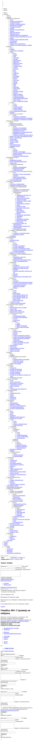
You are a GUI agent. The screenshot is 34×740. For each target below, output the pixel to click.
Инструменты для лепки (16, 383)
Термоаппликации (18, 454)
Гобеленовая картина (12, 485)
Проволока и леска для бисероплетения (19, 257)
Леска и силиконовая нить (20, 261)
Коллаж (12, 28)
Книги (12, 537)
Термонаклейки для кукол (17, 348)
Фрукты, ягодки (14, 473)
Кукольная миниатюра (19, 316)
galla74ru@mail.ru (9, 651)
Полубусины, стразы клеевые (18, 471)
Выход (12, 579)
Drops (14, 71)
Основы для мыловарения (17, 408)
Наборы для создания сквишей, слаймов (21, 45)
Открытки (9, 540)
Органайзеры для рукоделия (14, 487)
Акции (6, 544)
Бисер (14, 292)
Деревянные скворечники (23, 215)
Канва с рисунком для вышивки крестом (21, 136)
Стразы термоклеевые (22, 436)
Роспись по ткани (15, 523)
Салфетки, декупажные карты (21, 233)
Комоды (18, 213)
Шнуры (15, 275)
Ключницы (19, 202)
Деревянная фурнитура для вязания (22, 118)
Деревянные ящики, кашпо (23, 201)
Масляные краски (18, 522)
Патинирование (20, 512)
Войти (2, 580)
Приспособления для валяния (21, 359)
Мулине (15, 150)
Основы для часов (21, 199)
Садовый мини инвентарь (20, 317)
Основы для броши (15, 373)
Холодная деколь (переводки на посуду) (21, 36)
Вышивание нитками (16, 123)
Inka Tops (15, 77)
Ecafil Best (16, 73)
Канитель (19, 443)
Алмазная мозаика (15, 22)
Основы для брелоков (16, 369)
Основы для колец (15, 372)
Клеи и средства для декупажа (21, 519)
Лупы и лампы (14, 140)
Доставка (6, 583)
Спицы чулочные (18, 109)
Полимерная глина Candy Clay (18, 389)
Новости (6, 541)
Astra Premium (17, 60)
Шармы (15, 288)
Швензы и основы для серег (20, 268)
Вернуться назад (5, 621)
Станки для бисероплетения (17, 303)
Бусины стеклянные (18, 251)
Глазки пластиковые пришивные (22, 337)
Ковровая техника (15, 146)
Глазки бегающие (18, 344)
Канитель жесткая (21, 445)
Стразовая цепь (20, 438)
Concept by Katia (17, 66)
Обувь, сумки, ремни (15, 310)
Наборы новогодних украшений (19, 35)
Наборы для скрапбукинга (17, 29)
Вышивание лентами (19, 133)
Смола (12, 394)
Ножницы (13, 415)
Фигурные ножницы (15, 463)
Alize (14, 56)
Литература (13, 536)
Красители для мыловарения (18, 405)
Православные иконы (19, 177)
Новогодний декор (21, 220)
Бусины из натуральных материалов (23, 250)
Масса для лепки (14, 386)
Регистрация (7, 580)
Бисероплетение (14, 240)
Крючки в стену (14, 532)
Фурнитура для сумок (16, 377)
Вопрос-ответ (7, 584)
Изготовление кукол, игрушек (18, 307)
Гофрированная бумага (16, 469)
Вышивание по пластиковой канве (22, 132)
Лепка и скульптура (15, 382)
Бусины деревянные (18, 247)
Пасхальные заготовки (22, 219)
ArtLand (15, 59)
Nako (14, 84)
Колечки (15, 273)
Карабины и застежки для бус (21, 266)
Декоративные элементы (23, 203)
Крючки (12, 112)
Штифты (15, 269)
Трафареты (13, 236)
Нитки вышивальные (16, 179)
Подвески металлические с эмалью (22, 283)
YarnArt (15, 90)
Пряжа (15, 55)
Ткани (15, 422)
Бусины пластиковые (19, 245)
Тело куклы (13, 346)
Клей (11, 467)
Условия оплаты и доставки (11, 628)
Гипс (11, 387)
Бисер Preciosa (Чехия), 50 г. (20, 297)
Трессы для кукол (15, 351)
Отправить (3, 665)
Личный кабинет (5, 579)
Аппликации (13, 41)
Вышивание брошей (18, 168)
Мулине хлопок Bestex (19, 151)
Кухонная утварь (20, 206)
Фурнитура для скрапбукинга (18, 474)
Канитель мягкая (21, 447)
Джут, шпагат (17, 99)
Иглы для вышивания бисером (18, 161)
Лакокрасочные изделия (19, 504)
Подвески (16, 280)
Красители (13, 397)
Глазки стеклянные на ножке (21, 342)
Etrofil (14, 74)
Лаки (14, 520)
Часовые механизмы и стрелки (18, 185)
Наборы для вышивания (19, 128)
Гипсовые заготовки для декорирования (19, 224)
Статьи (6, 543)
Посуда (15, 318)
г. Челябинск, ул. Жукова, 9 (17, 557)
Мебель (18, 324)
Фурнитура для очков (16, 370)
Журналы (12, 539)
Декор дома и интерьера (22, 198)
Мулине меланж (17, 154)
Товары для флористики (16, 480)
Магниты (12, 466)
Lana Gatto (16, 80)
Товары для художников (16, 491)
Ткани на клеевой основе (20, 424)
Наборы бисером (17, 170)
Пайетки (15, 439)
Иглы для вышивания (16, 137)
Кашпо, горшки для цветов (17, 484)
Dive (14, 70)
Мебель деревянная (21, 325)
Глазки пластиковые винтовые (21, 335)
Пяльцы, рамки (14, 142)
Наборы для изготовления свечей (19, 39)
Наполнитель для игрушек (17, 311)
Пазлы (12, 38)
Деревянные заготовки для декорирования (23, 196)
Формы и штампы (15, 404)
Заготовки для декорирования (21, 189)
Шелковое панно (14, 34)
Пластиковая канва (15, 144)
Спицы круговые (18, 106)
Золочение (19, 513)
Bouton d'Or (16, 64)
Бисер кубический (18, 300)
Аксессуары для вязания (16, 50)
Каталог (9, 17)
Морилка (18, 511)
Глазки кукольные (18, 341)
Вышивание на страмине (20, 129)
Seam (14, 85)
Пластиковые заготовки (19, 229)
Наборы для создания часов (17, 43)
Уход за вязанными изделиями (18, 111)
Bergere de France (17, 63)
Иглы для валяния (18, 362)
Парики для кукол (15, 349)
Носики (15, 332)
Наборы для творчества (16, 21)
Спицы (15, 105)
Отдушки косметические (16, 407)
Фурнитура (16, 265)
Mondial (15, 83)
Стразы (18, 433)
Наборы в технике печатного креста (23, 135)
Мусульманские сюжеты (19, 178)
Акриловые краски (18, 505)
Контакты (9, 550)
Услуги (6, 643)
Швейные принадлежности (17, 417)
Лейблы (12, 450)
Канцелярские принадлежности (21, 211)
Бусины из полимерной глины (21, 248)
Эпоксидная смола (15, 393)
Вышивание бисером (16, 160)
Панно (18, 205)
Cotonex (15, 67)
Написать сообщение (6, 577)
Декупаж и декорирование (17, 184)
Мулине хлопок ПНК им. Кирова (22, 153)
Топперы (18, 217)
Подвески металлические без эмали (22, 282)
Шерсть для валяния (15, 363)
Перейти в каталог (24, 619)
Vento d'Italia (16, 88)
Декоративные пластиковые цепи (22, 276)
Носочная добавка (18, 91)
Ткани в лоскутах (18, 425)
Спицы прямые (17, 108)
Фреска (12, 31)
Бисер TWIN (16, 299)
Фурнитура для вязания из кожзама (22, 119)
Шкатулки (19, 209)
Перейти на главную (12, 619)
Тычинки (12, 483)
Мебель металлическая (22, 327)
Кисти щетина (17, 498)
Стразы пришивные (21, 435)
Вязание (12, 49)
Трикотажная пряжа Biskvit (20, 98)
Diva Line (15, 69)
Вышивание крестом (19, 130)
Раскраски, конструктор (22, 208)
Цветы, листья (14, 470)
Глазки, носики (17, 331)
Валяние (12, 355)
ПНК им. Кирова (18, 94)
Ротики (15, 334)
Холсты (12, 526)
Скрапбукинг (13, 460)
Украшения (19, 216)
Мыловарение (14, 403)
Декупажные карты (18, 234)
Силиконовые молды (16, 384)
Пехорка (15, 92)
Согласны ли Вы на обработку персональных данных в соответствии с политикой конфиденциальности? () (16, 709)
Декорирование (20, 509)
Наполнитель (13, 345)
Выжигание (13, 42)
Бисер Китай (16, 293)
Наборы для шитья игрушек (17, 24)
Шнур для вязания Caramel (20, 101)
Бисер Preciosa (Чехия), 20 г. (20, 295)
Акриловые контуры (18, 516)
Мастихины (16, 497)
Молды (12, 396)
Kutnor (15, 78)
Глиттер (12, 476)
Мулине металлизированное (21, 156)
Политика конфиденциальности (12, 633)
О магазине (10, 548)
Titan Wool (16, 87)
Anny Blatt (16, 57)
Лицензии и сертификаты (14, 553)
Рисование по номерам (16, 25)
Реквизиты (10, 551)
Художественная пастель (16, 525)
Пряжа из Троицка (18, 95)
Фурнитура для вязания (19, 116)
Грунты (15, 518)
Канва (11, 143)
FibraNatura (16, 76)
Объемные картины (15, 27)
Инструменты (14, 530)
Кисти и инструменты (19, 495)
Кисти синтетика (18, 499)
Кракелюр (19, 515)
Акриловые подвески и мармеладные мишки (19, 285)
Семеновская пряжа (18, 97)
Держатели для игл (18, 360)
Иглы (11, 414)
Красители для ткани (16, 449)
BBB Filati (16, 62)
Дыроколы (13, 461)
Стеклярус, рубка (14, 302)
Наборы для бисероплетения (18, 252)
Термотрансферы (17, 456)
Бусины (15, 244)
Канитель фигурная (21, 446)
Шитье (12, 412)
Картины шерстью (15, 32)
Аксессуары (13, 139)
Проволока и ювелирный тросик (22, 259)
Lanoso (15, 81)
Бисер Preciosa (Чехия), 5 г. (20, 296)
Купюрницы (19, 222)
